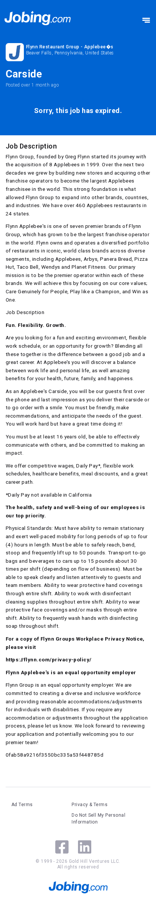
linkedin (84, 847)
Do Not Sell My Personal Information (98, 819)
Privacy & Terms (90, 804)
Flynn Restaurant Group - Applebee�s (70, 47)
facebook (62, 847)
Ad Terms (22, 804)
